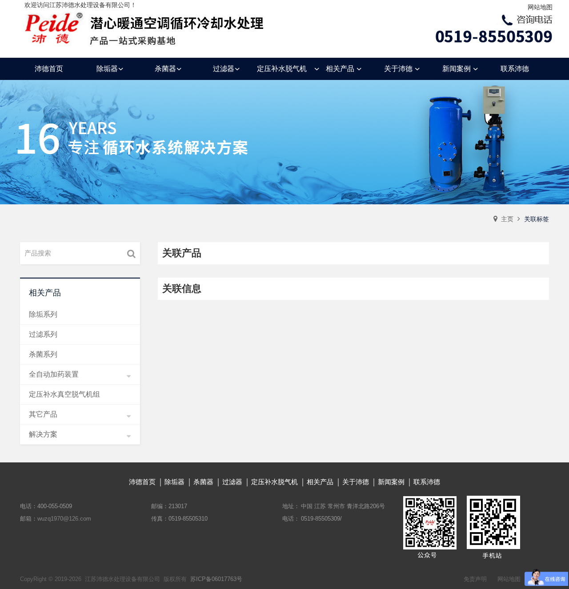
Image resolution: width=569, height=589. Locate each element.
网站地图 (540, 7)
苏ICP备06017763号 (216, 579)
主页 (507, 219)
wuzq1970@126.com (64, 518)
